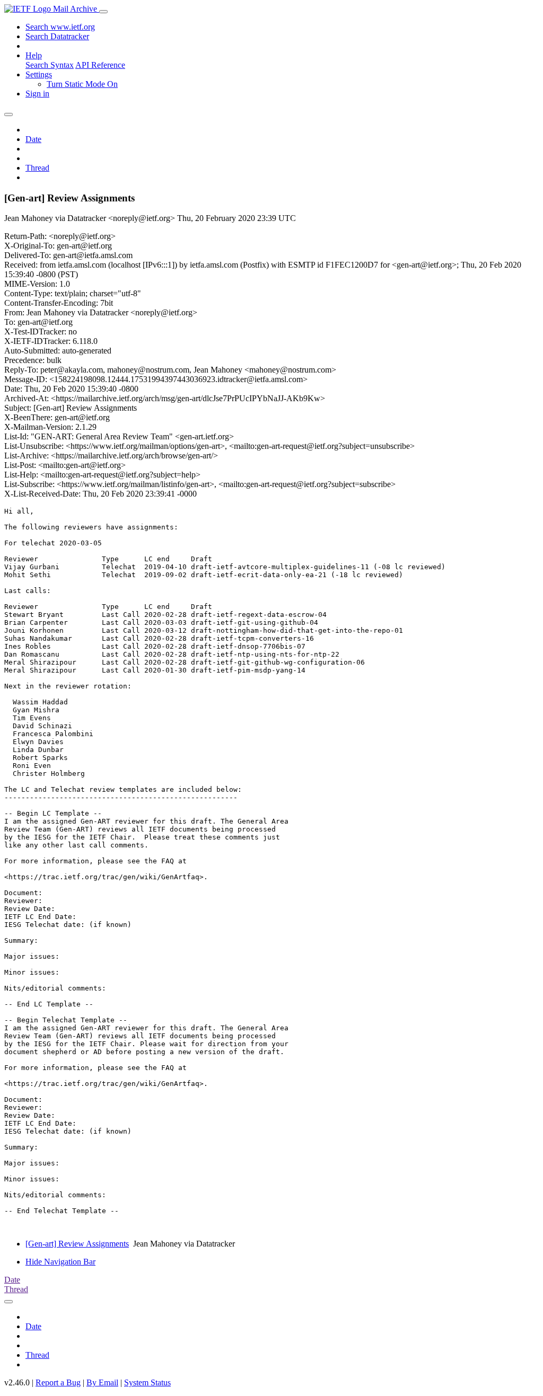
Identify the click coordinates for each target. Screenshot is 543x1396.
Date (33, 139)
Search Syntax (49, 64)
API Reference (100, 64)
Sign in (37, 93)
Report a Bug (58, 1382)
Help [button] (33, 55)
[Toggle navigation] (103, 11)
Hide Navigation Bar (60, 1261)
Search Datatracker (57, 36)
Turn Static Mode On (82, 84)
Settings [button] (38, 74)
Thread (37, 167)
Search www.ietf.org (60, 26)
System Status (147, 1382)
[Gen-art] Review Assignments (77, 1243)
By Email (102, 1382)
